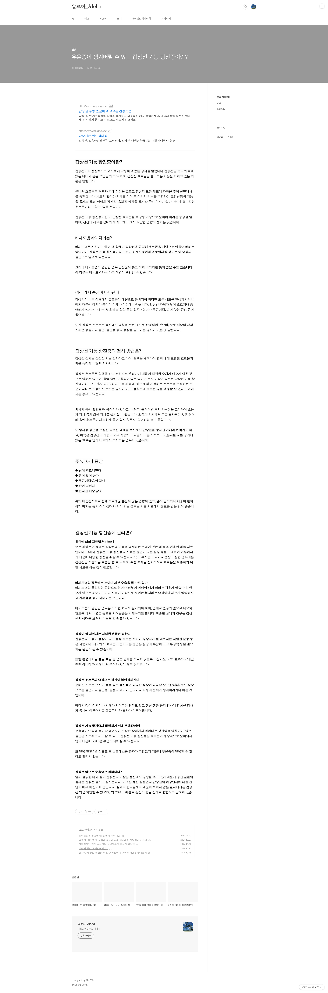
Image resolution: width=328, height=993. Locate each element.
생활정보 (221, 108)
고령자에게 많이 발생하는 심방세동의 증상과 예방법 (107, 844)
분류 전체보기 (223, 97)
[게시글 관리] (89, 811)
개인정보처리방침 (141, 18)
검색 (245, 6)
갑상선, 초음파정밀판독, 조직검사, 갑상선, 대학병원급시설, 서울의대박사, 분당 (127, 140)
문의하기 (166, 18)
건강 (81, 829)
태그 (86, 18)
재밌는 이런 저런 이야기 (89, 928)
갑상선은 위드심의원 (93, 136)
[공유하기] (85, 811)
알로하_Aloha (86, 6)
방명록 (103, 18)
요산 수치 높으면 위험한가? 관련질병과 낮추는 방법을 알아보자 (113, 852)
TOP (253, 981)
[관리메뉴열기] (322, 6)
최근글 (220, 137)
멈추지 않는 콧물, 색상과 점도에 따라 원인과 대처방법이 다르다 (113, 839)
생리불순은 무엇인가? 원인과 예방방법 (99, 835)
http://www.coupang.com (93, 106)
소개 (119, 18)
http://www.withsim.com (92, 130)
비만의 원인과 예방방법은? (93, 848)
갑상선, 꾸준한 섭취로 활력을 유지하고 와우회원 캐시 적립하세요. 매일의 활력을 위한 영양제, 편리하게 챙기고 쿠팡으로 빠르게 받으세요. (135, 117)
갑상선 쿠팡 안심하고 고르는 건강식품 (105, 111)
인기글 (230, 137)
